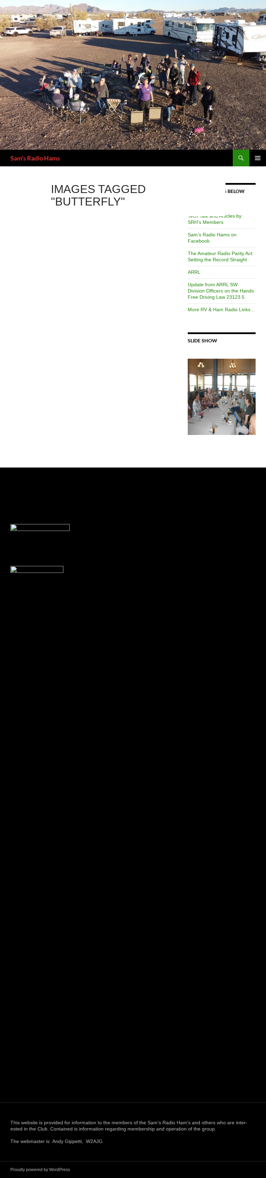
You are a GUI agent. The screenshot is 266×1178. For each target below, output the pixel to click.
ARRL (194, 272)
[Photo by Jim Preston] (222, 397)
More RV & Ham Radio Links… (221, 309)
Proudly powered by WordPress (40, 1169)
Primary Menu (257, 158)
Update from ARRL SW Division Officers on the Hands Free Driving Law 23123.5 (221, 291)
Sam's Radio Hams (35, 158)
